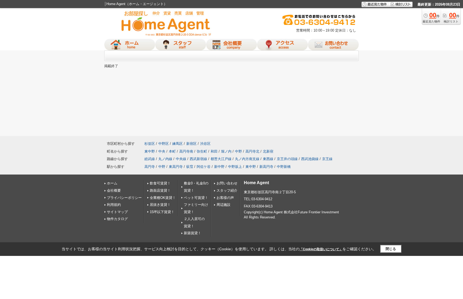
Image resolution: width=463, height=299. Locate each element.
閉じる (391, 249)
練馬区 (177, 144)
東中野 (149, 151)
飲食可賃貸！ (160, 183)
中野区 (163, 144)
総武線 (149, 159)
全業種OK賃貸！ (163, 198)
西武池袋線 (310, 159)
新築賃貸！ (192, 233)
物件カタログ (117, 219)
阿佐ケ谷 (204, 167)
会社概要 (114, 190)
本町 (172, 151)
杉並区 (149, 144)
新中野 (219, 167)
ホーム (112, 183)
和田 (214, 151)
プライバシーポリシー (124, 198)
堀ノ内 (226, 151)
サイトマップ (117, 212)
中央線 (181, 159)
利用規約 (114, 205)
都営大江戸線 (221, 159)
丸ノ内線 (165, 159)
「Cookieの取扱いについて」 (321, 249)
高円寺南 (186, 151)
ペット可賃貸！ (196, 198)
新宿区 (191, 144)
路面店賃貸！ (160, 190)
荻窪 (189, 167)
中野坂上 (235, 167)
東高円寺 (176, 167)
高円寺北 (252, 151)
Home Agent (256, 182)
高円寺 (149, 167)
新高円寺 (266, 167)
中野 (238, 151)
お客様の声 (225, 198)
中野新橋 (284, 167)
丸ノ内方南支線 (247, 159)
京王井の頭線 (287, 159)
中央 (161, 151)
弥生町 (202, 151)
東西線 (268, 159)
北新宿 (268, 151)
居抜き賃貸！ (160, 205)
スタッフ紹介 (226, 190)
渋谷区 (205, 144)
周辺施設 (223, 205)
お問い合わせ (226, 183)
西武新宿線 (198, 159)
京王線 (327, 159)
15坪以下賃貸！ (162, 212)
